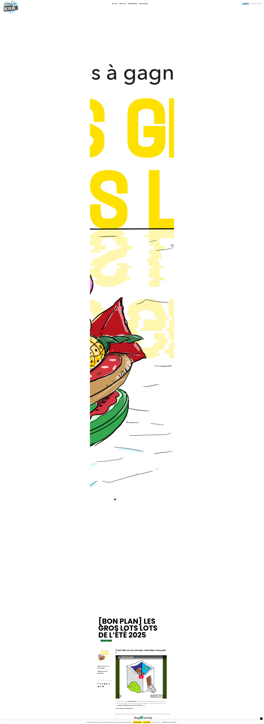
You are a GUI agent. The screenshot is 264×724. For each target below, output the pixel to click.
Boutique (144, 3)
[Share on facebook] (98, 683)
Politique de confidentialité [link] (169, 722)
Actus (114, 3)
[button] (246, 4)
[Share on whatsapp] (109, 683)
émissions (132, 3)
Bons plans (106, 641)
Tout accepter (137, 722)
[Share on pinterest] (104, 683)
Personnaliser (156, 722)
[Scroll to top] (261, 718)
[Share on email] (103, 686)
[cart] (261, 3)
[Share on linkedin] (107, 683)
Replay (122, 3)
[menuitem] (114, 3)
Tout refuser (146, 722)
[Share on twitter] (100, 683)
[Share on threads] (102, 683)
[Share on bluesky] (98, 686)
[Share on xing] (101, 686)
